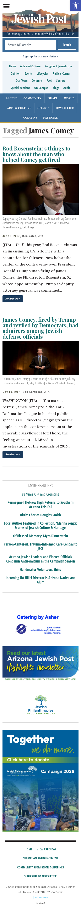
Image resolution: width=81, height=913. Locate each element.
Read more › (12, 298)
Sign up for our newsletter (39, 56)
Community (32, 98)
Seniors (60, 80)
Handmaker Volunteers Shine (40, 569)
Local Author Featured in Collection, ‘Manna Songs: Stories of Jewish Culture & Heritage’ (40, 525)
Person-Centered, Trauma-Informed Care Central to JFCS (40, 546)
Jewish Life (64, 108)
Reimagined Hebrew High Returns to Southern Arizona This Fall (40, 504)
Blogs (56, 88)
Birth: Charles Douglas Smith (40, 515)
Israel (53, 98)
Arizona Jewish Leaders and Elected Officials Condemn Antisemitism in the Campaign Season (40, 559)
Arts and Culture (30, 66)
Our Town (22, 80)
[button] (75, 5)
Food (49, 80)
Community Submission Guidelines (40, 867)
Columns (37, 80)
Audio (66, 88)
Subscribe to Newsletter (40, 876)
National (50, 117)
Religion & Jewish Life (58, 66)
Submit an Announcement (40, 858)
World (69, 98)
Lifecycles (43, 73)
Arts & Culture (19, 108)
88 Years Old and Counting (40, 494)
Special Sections (20, 88)
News (12, 66)
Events (29, 73)
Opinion (15, 73)
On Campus (41, 88)
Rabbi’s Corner (61, 73)
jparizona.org (40, 897)
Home (28, 849)
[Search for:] (30, 45)
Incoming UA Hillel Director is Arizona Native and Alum (41, 580)
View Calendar (46, 849)
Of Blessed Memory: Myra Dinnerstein (40, 536)
